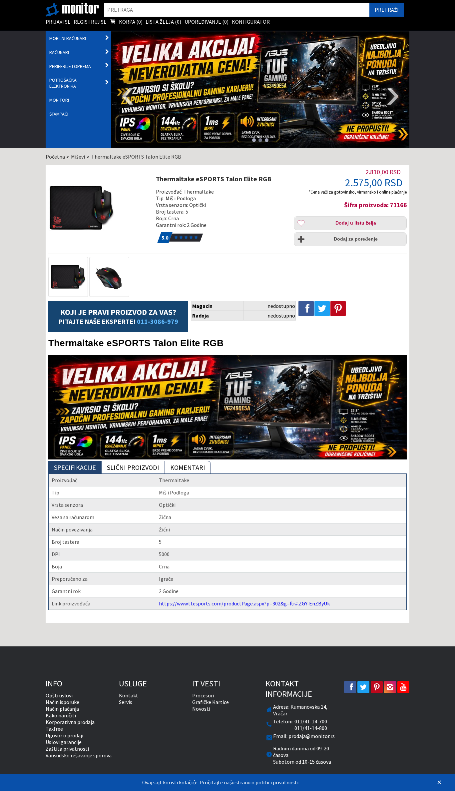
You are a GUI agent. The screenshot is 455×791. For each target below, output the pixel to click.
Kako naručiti (61, 715)
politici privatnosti (276, 782)
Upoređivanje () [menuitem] (206, 21)
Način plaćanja (62, 708)
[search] (237, 10)
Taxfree (54, 728)
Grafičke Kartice (210, 702)
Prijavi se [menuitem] (58, 21)
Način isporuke (62, 702)
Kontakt (128, 695)
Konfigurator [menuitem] (251, 21)
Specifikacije (75, 467)
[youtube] (403, 687)
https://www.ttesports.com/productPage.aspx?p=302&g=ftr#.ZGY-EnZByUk (244, 603)
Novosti (201, 708)
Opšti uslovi (59, 695)
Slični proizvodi (133, 467)
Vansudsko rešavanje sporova (79, 755)
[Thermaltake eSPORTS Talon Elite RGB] (98, 208)
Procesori (203, 695)
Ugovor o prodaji (64, 735)
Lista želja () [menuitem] (163, 21)
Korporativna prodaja (70, 722)
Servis (125, 702)
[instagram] (390, 687)
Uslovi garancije (64, 742)
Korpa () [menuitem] (130, 21)
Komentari (187, 467)
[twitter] (363, 687)
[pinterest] (377, 687)
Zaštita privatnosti (67, 748)
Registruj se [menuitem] (90, 21)
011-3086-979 (157, 321)
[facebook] (350, 687)
